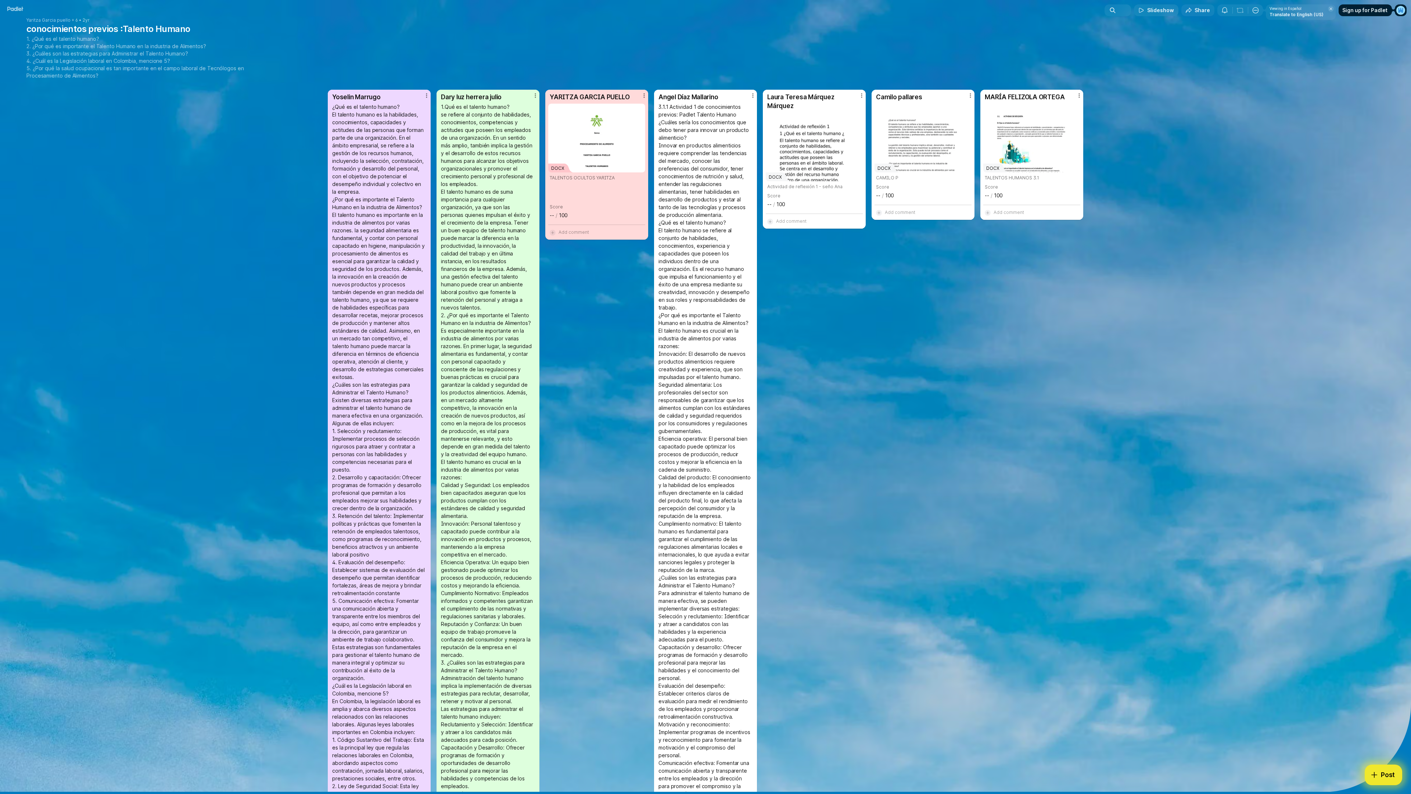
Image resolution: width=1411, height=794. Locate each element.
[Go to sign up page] (1401, 10)
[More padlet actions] (1255, 10)
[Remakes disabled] (1240, 10)
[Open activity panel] (1224, 10)
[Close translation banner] (1331, 9)
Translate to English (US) (1297, 14)
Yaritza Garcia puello (48, 20)
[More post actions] (427, 95)
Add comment (574, 232)
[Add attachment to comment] (552, 232)
